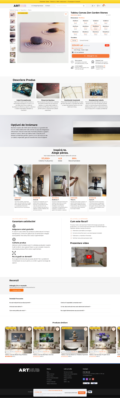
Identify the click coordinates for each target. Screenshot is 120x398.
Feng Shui (23, 10)
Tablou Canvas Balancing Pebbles (16, 354)
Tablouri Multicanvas (52, 383)
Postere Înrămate (51, 381)
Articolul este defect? (15, 306)
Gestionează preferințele (71, 392)
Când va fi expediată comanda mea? (71, 302)
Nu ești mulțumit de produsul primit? (19, 302)
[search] (84, 5)
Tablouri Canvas (14, 10)
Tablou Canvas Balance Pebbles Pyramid (74, 354)
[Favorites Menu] (98, 6)
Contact (47, 5)
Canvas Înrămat (84, 40)
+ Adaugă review (16, 290)
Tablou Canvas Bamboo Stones (43, 354)
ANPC (65, 379)
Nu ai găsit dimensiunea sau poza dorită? (72, 310)
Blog (48, 372)
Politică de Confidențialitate (70, 374)
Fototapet (49, 379)
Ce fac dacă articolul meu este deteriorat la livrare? (75, 306)
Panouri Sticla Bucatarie (52, 377)
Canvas (74, 40)
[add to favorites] (66, 14)
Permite (81, 392)
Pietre (29, 10)
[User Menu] (93, 6)
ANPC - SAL (67, 381)
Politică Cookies (67, 376)
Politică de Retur (68, 377)
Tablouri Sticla (50, 376)
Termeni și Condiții (68, 372)
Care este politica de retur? (17, 310)
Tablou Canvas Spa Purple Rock (99, 354)
